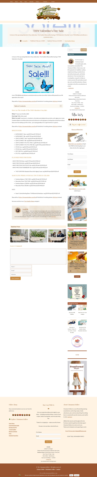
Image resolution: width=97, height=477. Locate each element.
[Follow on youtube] (76, 120)
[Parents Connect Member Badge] (77, 347)
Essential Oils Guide (14, 425)
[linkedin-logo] (36, 53)
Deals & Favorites (13, 435)
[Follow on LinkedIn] (83, 120)
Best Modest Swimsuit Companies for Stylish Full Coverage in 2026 (77, 243)
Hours (26, 1)
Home (11, 1)
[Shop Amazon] (85, 120)
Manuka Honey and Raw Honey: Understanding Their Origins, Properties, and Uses (77, 265)
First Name (70, 154)
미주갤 (77, 354)
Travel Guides (12, 429)
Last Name (70, 159)
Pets (10, 433)
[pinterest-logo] (40, 53)
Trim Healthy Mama (69, 41)
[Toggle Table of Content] (60, 106)
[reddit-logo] (44, 53)
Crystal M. (25, 41)
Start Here (11, 423)
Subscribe (31, 1)
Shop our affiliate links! (77, 129)
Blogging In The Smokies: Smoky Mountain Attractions (82, 329)
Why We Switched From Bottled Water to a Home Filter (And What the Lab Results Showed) (19, 238)
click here (55, 101)
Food (71, 253)
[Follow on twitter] (81, 120)
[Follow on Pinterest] (74, 120)
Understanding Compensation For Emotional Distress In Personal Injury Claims (57, 238)
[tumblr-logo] (48, 53)
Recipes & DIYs (13, 427)
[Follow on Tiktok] (71, 120)
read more (53, 216)
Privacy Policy (41, 469)
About (16, 1)
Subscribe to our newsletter (75, 144)
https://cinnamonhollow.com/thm (27, 101)
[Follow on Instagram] (69, 120)
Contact (53, 1)
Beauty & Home (13, 431)
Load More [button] (77, 276)
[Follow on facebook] (78, 120)
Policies (37, 1)
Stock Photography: (75, 431)
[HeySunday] (77, 220)
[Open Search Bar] (48, 22)
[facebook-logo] (28, 53)
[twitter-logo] (32, 53)
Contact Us (77, 108)
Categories (45, 1)
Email (69, 164)
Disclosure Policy (50, 469)
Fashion (71, 230)
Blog (21, 1)
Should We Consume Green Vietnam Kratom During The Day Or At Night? (38, 238)
